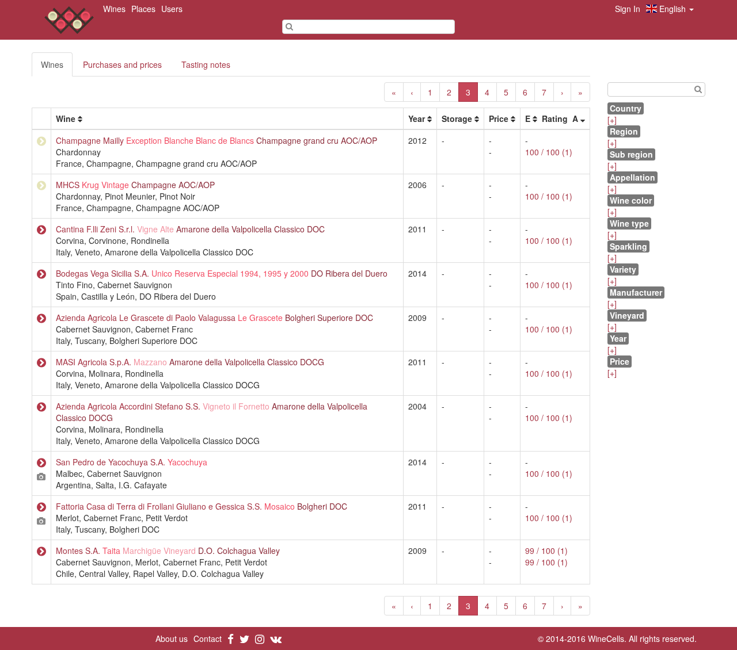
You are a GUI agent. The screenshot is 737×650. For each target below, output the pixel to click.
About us (171, 638)
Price (498, 118)
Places (143, 8)
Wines (114, 8)
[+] (612, 119)
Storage (457, 118)
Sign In (627, 8)
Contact (207, 638)
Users (172, 8)
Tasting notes (205, 64)
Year (416, 118)
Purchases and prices (122, 64)
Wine (65, 118)
